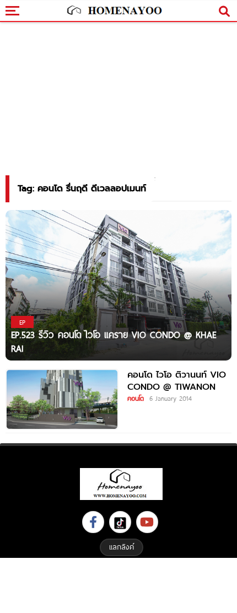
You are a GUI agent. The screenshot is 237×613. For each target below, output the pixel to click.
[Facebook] (93, 522)
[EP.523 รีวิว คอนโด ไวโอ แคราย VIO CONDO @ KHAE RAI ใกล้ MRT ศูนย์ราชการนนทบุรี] (118, 285)
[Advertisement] (118, 584)
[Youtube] (147, 522)
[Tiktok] (120, 522)
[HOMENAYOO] (113, 11)
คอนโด (135, 398)
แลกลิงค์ (121, 546)
